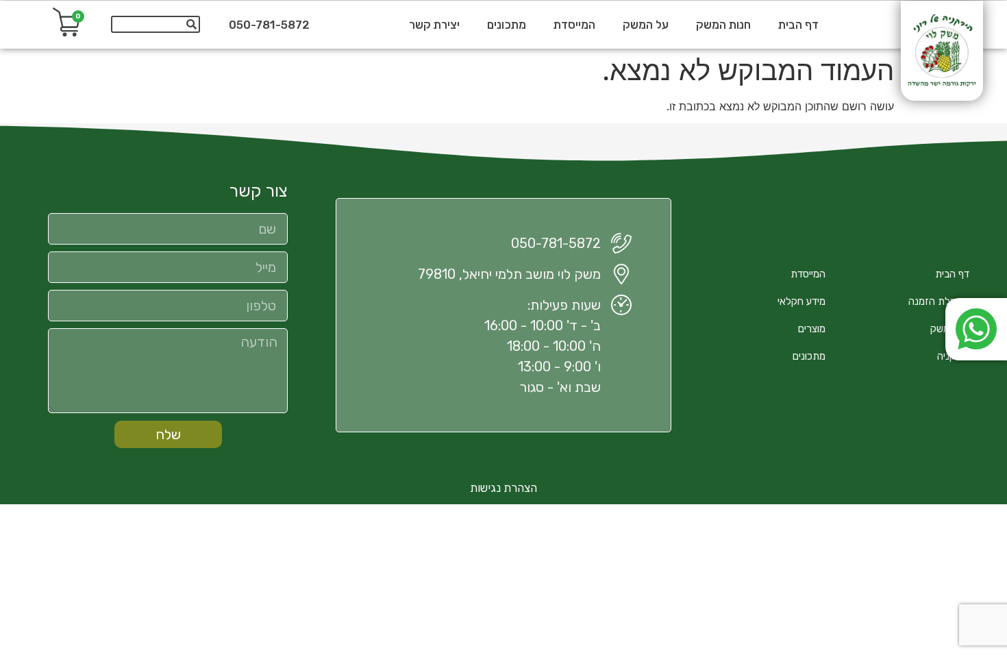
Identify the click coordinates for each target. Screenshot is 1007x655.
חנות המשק (723, 25)
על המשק (646, 25)
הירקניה (953, 356)
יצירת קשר (434, 25)
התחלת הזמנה (938, 301)
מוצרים (811, 329)
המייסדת (574, 25)
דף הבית (798, 25)
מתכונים (506, 25)
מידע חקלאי (801, 301)
